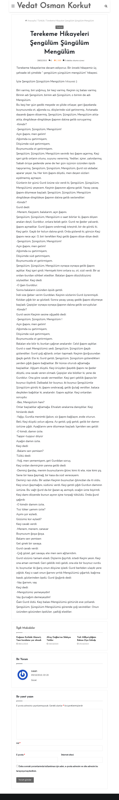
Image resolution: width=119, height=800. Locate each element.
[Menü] (13, 7)
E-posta (20, 754)
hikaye (69, 81)
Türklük (40, 20)
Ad (18, 743)
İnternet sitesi (67, 754)
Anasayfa (31, 20)
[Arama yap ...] (106, 7)
